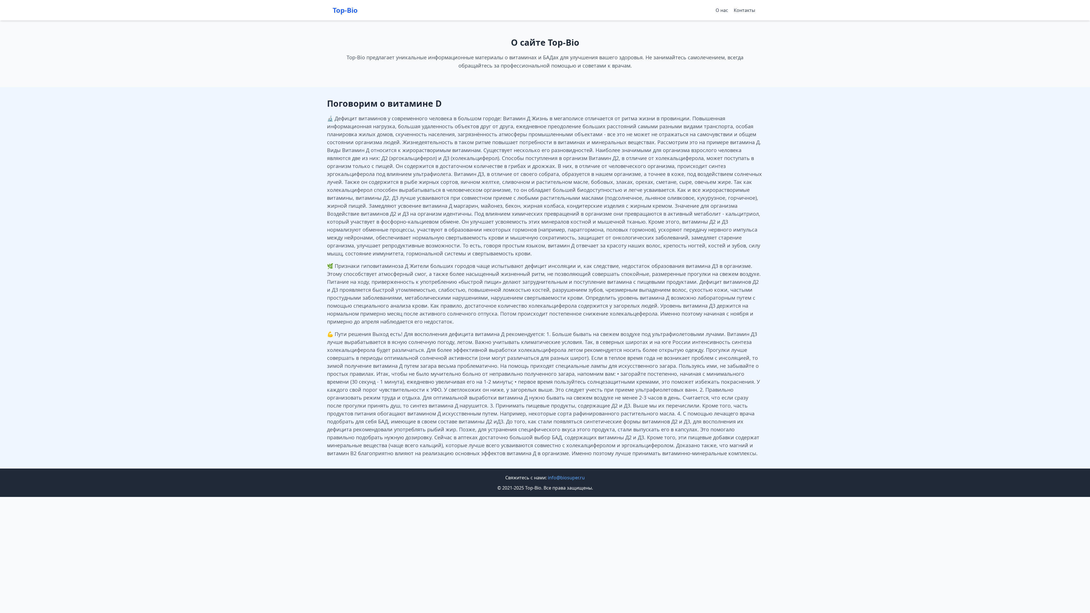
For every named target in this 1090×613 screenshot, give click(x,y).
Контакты (744, 10)
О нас (722, 10)
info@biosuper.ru (566, 478)
